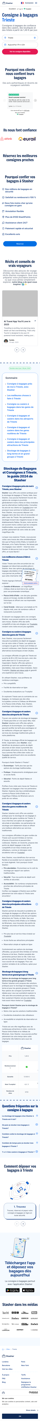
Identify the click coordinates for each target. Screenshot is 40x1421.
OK (20, 1416)
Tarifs (23, 1375)
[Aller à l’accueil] (8, 3)
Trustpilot (26, 507)
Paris (23, 1362)
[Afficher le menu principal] (36, 3)
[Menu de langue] (22, 3)
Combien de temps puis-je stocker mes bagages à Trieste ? (17, 1144)
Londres (5, 1362)
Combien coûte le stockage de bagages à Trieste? (18, 1135)
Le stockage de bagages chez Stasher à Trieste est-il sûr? (18, 1117)
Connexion (29, 3)
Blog (4, 1382)
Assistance (25, 1378)
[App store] (28, 1290)
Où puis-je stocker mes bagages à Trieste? (15, 1126)
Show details (31, 1410)
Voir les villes (7, 1369)
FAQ (3, 1378)
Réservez (20, 244)
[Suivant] (23, 350)
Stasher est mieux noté (19, 670)
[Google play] (13, 1290)
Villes (8, 1349)
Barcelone (6, 1365)
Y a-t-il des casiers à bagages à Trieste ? (18, 1152)
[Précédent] (17, 350)
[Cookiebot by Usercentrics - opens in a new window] (29, 1392)
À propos (5, 1375)
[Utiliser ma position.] (35, 37)
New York (25, 1365)
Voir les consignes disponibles (20, 51)
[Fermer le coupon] (37, 570)
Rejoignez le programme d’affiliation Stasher (29, 1384)
